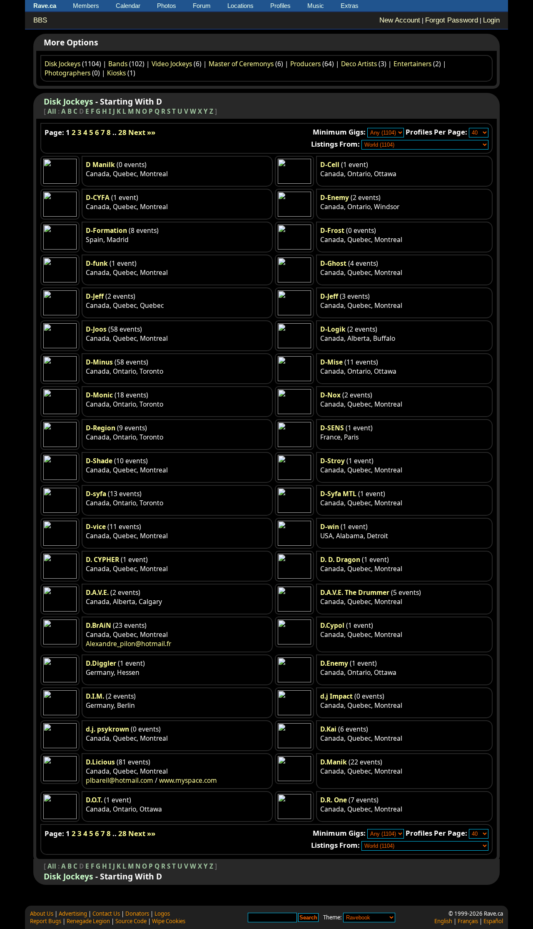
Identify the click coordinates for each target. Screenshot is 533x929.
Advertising (73, 913)
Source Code (131, 921)
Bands (117, 63)
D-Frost (332, 230)
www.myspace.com (188, 780)
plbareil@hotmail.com (119, 780)
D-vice (96, 526)
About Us (41, 913)
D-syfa (96, 493)
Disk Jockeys (62, 63)
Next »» (141, 132)
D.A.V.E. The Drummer (354, 592)
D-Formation (106, 230)
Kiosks (116, 72)
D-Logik (333, 329)
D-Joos (96, 329)
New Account (399, 20)
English (443, 921)
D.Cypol (332, 625)
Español (493, 921)
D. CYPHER (102, 559)
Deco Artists (359, 63)
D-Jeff (95, 296)
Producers (305, 63)
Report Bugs (45, 921)
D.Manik (333, 762)
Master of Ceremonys (241, 63)
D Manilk (100, 164)
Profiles (280, 5)
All (51, 111)
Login (491, 20)
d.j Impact (336, 696)
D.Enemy (334, 663)
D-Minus (99, 362)
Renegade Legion (88, 921)
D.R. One (333, 799)
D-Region (100, 427)
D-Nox (330, 395)
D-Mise (331, 362)
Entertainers (412, 63)
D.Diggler (101, 663)
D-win (329, 526)
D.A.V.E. (97, 592)
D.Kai (328, 729)
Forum (202, 5)
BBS (40, 20)
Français (468, 921)
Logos (162, 913)
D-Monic (99, 395)
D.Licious (100, 762)
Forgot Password (451, 20)
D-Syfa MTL (338, 493)
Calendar (128, 5)
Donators (137, 913)
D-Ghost (333, 263)
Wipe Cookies (168, 921)
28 (122, 132)
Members (86, 5)
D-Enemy (334, 197)
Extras (350, 5)
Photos (166, 5)
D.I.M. (95, 696)
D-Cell (329, 164)
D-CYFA (98, 197)
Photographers (67, 72)
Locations (240, 5)
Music (315, 5)
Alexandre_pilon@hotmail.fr (128, 643)
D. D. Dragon (340, 559)
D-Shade (99, 460)
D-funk (97, 263)
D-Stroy (332, 460)
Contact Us (106, 913)
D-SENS (332, 427)
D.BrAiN (98, 625)
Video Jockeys (172, 63)
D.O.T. (94, 799)
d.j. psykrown (107, 729)
